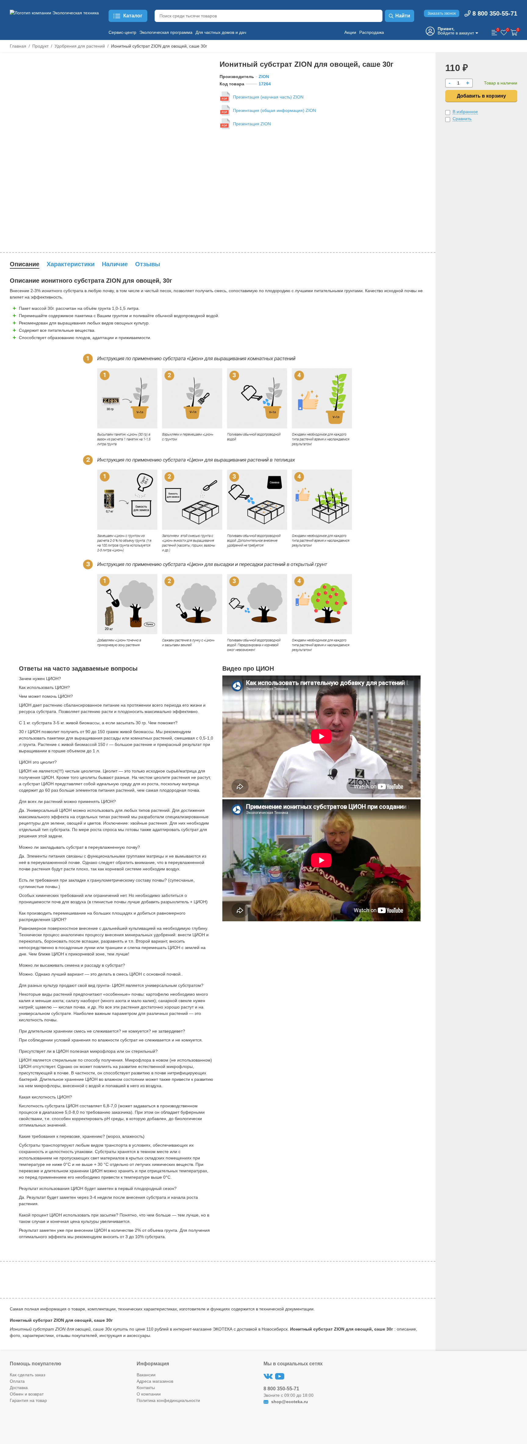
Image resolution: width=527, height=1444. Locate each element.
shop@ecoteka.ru (289, 1401)
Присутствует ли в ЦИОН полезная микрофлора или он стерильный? (88, 1051)
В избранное (465, 111)
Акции (350, 32)
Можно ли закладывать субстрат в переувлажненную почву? (79, 847)
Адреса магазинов (155, 1381)
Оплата (17, 1381)
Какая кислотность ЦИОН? (45, 1097)
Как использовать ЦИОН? (44, 687)
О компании (149, 1394)
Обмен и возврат (27, 1394)
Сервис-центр (122, 32)
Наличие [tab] (115, 264)
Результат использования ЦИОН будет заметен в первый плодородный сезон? (98, 1188)
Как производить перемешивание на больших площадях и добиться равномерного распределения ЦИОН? (102, 916)
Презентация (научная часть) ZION (268, 97)
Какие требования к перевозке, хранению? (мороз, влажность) (82, 1136)
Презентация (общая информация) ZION (274, 110)
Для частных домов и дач (220, 32)
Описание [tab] (24, 264)
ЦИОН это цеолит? (38, 762)
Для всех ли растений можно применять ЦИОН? (67, 801)
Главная (18, 46)
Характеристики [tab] (71, 264)
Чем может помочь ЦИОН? (46, 696)
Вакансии (146, 1374)
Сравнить (462, 118)
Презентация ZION (252, 123)
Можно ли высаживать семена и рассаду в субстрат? (72, 965)
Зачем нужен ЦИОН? (40, 678)
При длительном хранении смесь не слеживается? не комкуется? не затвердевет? (102, 1031)
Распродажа (371, 32)
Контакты (146, 1387)
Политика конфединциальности (168, 1400)
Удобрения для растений (80, 46)
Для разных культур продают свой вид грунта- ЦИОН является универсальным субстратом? (111, 985)
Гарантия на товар (28, 1400)
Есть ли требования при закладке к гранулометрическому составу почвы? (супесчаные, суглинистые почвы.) (107, 883)
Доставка (19, 1387)
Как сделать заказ (27, 1374)
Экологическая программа (165, 32)
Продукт (40, 46)
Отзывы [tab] (147, 264)
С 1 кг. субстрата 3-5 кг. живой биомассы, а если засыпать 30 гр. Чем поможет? (98, 722)
